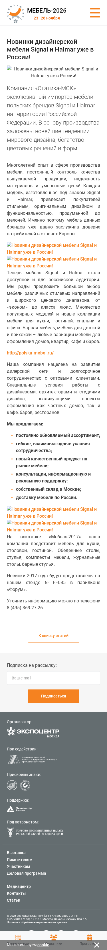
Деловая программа (26, 873)
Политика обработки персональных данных (37, 922)
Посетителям (20, 859)
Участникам (18, 866)
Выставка (16, 852)
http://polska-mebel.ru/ (30, 353)
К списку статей (53, 635)
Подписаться (53, 696)
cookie (43, 945)
